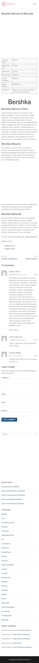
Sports (3, 599)
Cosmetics (5, 531)
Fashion (4, 556)
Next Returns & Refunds (21, 634)
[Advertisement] (19, 37)
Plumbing (4, 590)
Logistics (4, 573)
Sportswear (5, 603)
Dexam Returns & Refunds (10, 487)
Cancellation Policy (8, 522)
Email (4, 402)
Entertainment (6, 552)
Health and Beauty (7, 565)
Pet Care (4, 586)
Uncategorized (6, 615)
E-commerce (5, 544)
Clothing (4, 527)
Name (3, 394)
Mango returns (10, 246)
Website (4, 410)
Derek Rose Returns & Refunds (11, 499)
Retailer (4, 594)
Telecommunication (8, 607)
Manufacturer (6, 577)
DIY (2, 539)
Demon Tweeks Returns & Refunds (13, 495)
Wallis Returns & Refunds (21, 639)
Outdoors (4, 582)
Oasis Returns (17, 643)
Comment (5, 377)
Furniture (4, 560)
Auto (3, 518)
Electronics (5, 548)
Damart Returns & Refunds (23, 647)
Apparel (4, 514)
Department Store (7, 535)
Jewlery (4, 569)
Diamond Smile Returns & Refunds (13, 491)
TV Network (5, 611)
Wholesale (4, 620)
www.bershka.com (31, 237)
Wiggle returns (10, 249)
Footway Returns (25, 630)
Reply (36, 274)
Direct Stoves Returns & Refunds (12, 503)
